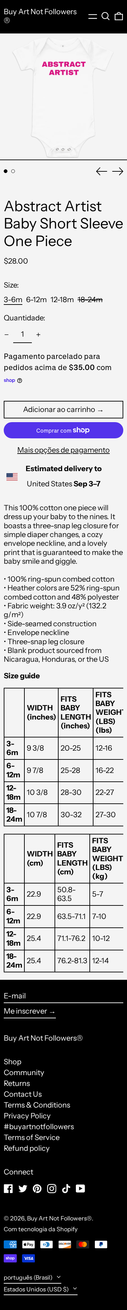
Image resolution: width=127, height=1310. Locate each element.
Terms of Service (32, 1137)
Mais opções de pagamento (63, 450)
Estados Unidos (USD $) (37, 1289)
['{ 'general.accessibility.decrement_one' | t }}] (6, 334)
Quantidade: (24, 318)
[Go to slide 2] (13, 171)
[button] (105, 16)
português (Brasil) (29, 1277)
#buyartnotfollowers (39, 1126)
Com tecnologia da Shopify (41, 1229)
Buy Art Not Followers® (40, 16)
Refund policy (27, 1148)
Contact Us (23, 1094)
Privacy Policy (27, 1115)
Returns (17, 1083)
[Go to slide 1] (5, 171)
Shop (12, 1061)
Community (24, 1072)
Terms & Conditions (37, 1105)
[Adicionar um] (38, 334)
